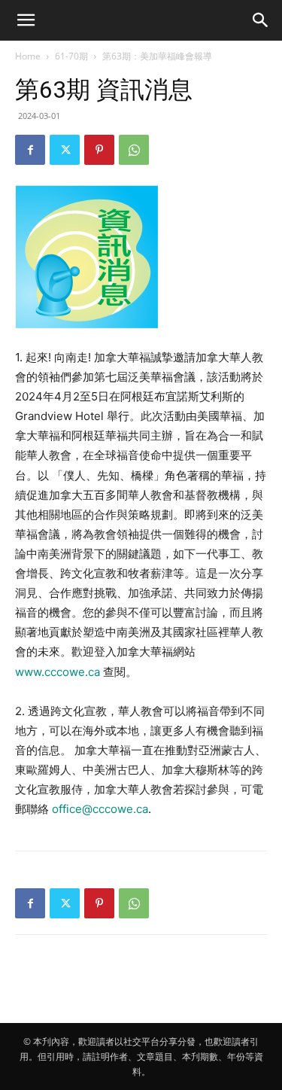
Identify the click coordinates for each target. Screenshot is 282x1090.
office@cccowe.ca (100, 809)
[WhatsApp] (134, 150)
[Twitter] (65, 150)
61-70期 (71, 56)
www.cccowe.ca (57, 672)
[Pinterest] (99, 150)
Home (28, 56)
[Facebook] (30, 150)
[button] (26, 20)
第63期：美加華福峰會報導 (157, 56)
